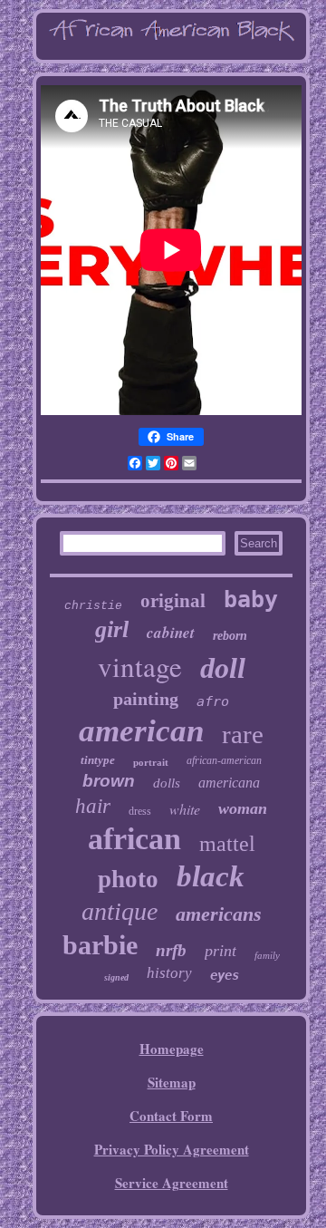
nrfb (171, 950)
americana (229, 782)
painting (145, 699)
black (210, 876)
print (220, 951)
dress (140, 811)
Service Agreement (171, 1183)
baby (251, 599)
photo (128, 879)
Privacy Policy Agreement (171, 1149)
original (173, 601)
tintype (98, 760)
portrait (150, 762)
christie (93, 606)
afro (213, 701)
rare (243, 734)
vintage (140, 666)
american (141, 731)
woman (242, 808)
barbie (100, 945)
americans (219, 914)
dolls (166, 783)
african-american (224, 760)
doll (222, 668)
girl (112, 629)
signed (116, 977)
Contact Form (171, 1116)
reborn (230, 636)
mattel (227, 844)
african (134, 839)
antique (120, 911)
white (184, 808)
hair (92, 806)
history (169, 972)
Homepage (171, 1049)
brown (108, 780)
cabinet (171, 632)
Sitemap (172, 1082)
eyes (224, 975)
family (267, 955)
